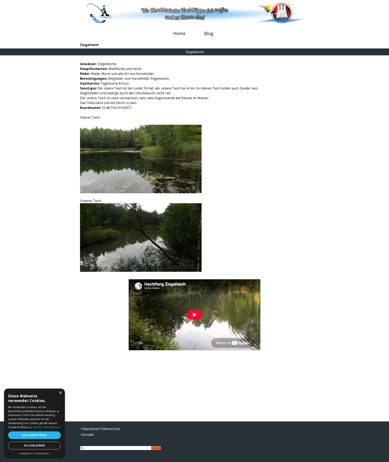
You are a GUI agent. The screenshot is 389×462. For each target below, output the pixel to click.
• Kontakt (87, 434)
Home (179, 33)
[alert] (34, 423)
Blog (208, 33)
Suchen (156, 448)
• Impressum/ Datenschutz (100, 429)
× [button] (60, 392)
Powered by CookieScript (34, 453)
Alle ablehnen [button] (34, 445)
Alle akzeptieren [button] (34, 435)
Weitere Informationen (46, 427)
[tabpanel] (194, 167)
